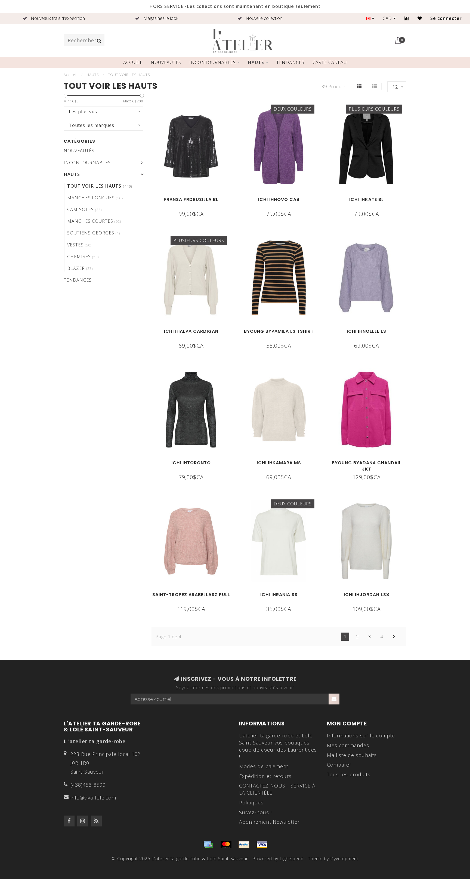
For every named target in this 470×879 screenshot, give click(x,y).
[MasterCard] (226, 845)
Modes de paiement (263, 766)
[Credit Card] (208, 845)
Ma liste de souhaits (352, 755)
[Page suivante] (394, 637)
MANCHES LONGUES (96, 198)
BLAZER (80, 268)
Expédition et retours (265, 776)
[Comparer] (406, 18)
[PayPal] (244, 845)
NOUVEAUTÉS (166, 62)
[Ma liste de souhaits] (420, 18)
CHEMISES (83, 257)
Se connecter (446, 18)
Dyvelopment (344, 859)
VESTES (79, 245)
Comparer (339, 764)
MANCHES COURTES (94, 221)
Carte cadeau (330, 62)
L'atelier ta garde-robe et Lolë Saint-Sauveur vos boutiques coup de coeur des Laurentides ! (278, 746)
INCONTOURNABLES (212, 62)
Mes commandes (348, 745)
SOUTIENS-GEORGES (93, 233)
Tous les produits (348, 774)
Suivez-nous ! (255, 812)
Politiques (251, 802)
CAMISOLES (84, 209)
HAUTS (256, 62)
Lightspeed (292, 859)
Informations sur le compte (361, 735)
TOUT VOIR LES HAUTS (99, 186)
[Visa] (262, 845)
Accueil (133, 62)
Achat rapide (194, 198)
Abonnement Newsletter (269, 822)
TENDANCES (290, 62)
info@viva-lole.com (93, 797)
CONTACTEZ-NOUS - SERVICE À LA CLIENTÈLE (277, 789)
